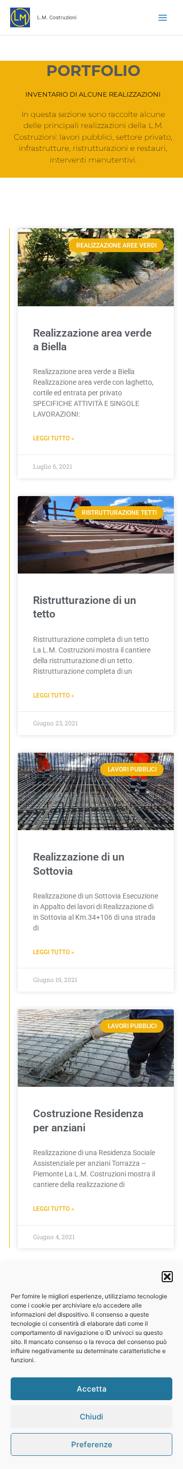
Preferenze (91, 1444)
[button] (167, 1277)
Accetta (92, 1389)
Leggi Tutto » (53, 438)
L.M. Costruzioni (56, 17)
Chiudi (91, 1416)
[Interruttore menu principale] (162, 17)
